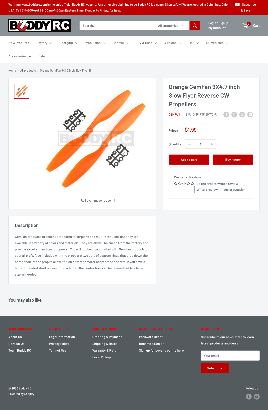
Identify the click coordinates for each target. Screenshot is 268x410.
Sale (42, 56)
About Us (15, 337)
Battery (42, 43)
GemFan (174, 114)
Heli (191, 43)
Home (12, 70)
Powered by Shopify (21, 394)
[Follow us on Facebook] (249, 396)
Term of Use (58, 350)
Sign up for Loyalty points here (161, 350)
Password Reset (151, 337)
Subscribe (214, 368)
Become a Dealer (151, 344)
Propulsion (93, 43)
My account (217, 28)
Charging (66, 43)
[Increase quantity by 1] (211, 144)
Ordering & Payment (107, 337)
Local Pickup (101, 357)
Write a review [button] (207, 189)
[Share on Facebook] (226, 114)
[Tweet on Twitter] (242, 114)
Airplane (170, 43)
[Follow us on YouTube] (257, 396)
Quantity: (175, 144)
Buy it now (233, 160)
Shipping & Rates (104, 344)
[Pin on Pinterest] (234, 114)
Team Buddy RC (19, 350)
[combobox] (116, 25)
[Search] (194, 25)
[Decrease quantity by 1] (189, 144)
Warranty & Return (106, 350)
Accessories (17, 56)
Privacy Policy (59, 344)
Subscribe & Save (248, 7)
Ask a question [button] (235, 189)
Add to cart (189, 160)
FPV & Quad (144, 43)
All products (28, 70)
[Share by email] (250, 114)
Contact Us (16, 344)
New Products (18, 43)
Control (118, 43)
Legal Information (62, 337)
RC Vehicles (215, 43)
